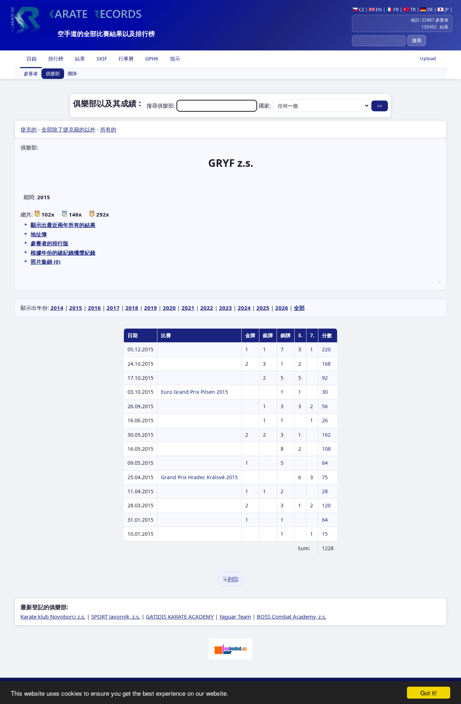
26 (325, 420)
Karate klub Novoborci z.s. (53, 616)
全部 (299, 307)
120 (326, 505)
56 (325, 406)
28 (325, 491)
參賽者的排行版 (49, 243)
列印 (233, 579)
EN (378, 9)
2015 (75, 307)
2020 (169, 307)
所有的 (108, 129)
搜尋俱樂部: (161, 105)
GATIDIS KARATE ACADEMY (180, 616)
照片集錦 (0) (46, 261)
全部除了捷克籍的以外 (68, 129)
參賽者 (31, 74)
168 (326, 363)
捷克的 (29, 129)
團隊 (72, 74)
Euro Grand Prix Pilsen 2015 (194, 391)
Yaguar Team (235, 616)
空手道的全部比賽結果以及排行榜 (106, 33)
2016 (94, 307)
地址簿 (39, 234)
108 (326, 448)
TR (412, 9)
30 (325, 391)
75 (325, 477)
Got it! (428, 692)
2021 (188, 307)
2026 (281, 307)
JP (446, 9)
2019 (150, 307)
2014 (56, 307)
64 (325, 462)
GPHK (151, 58)
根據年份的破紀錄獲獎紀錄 (63, 252)
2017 (113, 307)
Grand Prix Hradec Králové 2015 (199, 477)
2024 (244, 307)
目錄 (31, 58)
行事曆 (125, 58)
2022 (206, 307)
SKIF (101, 58)
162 (326, 434)
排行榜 (55, 58)
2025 (262, 307)
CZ (361, 9)
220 (326, 349)
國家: (265, 105)
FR (395, 9)
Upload (428, 58)
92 (325, 377)
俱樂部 (53, 74)
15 (325, 533)
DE (429, 9)
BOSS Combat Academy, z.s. (291, 616)
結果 (79, 58)
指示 (174, 58)
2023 (225, 307)
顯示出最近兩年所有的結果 (63, 224)
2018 (131, 307)
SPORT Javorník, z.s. (115, 616)
